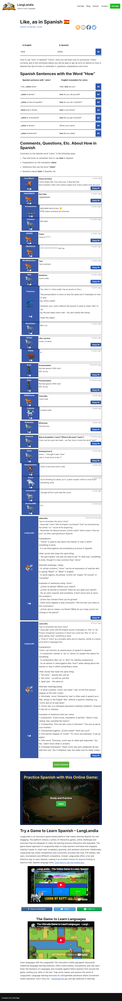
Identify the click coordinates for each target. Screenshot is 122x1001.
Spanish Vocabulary (28, 27)
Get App (80, 6)
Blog (88, 6)
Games (96, 6)
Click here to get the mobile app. (69, 862)
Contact (104, 6)
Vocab (39, 27)
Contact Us (6, 998)
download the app (59, 978)
